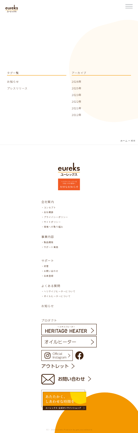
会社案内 (47, 202)
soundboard (86, 429)
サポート (47, 260)
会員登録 (49, 275)
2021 (75, 108)
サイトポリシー (52, 221)
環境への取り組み (53, 226)
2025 (75, 88)
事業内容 (47, 236)
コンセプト (50, 207)
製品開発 (49, 242)
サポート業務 (51, 247)
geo (77, 429)
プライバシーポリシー (56, 216)
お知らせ (13, 81)
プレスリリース (17, 88)
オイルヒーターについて (57, 296)
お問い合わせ (51, 270)
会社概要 (49, 212)
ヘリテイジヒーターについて (59, 291)
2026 (75, 81)
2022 (75, 101)
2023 (75, 95)
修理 (46, 266)
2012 (75, 115)
